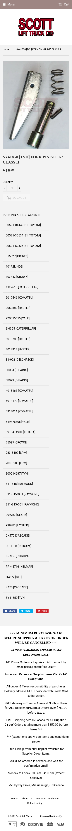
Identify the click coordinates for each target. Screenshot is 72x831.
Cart (66, 4)
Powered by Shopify (51, 816)
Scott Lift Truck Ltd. (26, 816)
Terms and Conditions (47, 798)
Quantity (8, 182)
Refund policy (34, 803)
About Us (27, 798)
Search (14, 798)
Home (6, 49)
